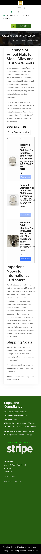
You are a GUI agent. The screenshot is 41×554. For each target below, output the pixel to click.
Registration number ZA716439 (19, 435)
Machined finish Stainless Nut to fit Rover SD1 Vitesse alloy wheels (27, 151)
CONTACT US (23, 26)
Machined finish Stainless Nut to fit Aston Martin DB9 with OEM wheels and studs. (27, 232)
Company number (24, 426)
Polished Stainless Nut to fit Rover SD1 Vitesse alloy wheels (27, 190)
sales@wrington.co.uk (22, 12)
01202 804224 (21, 8)
